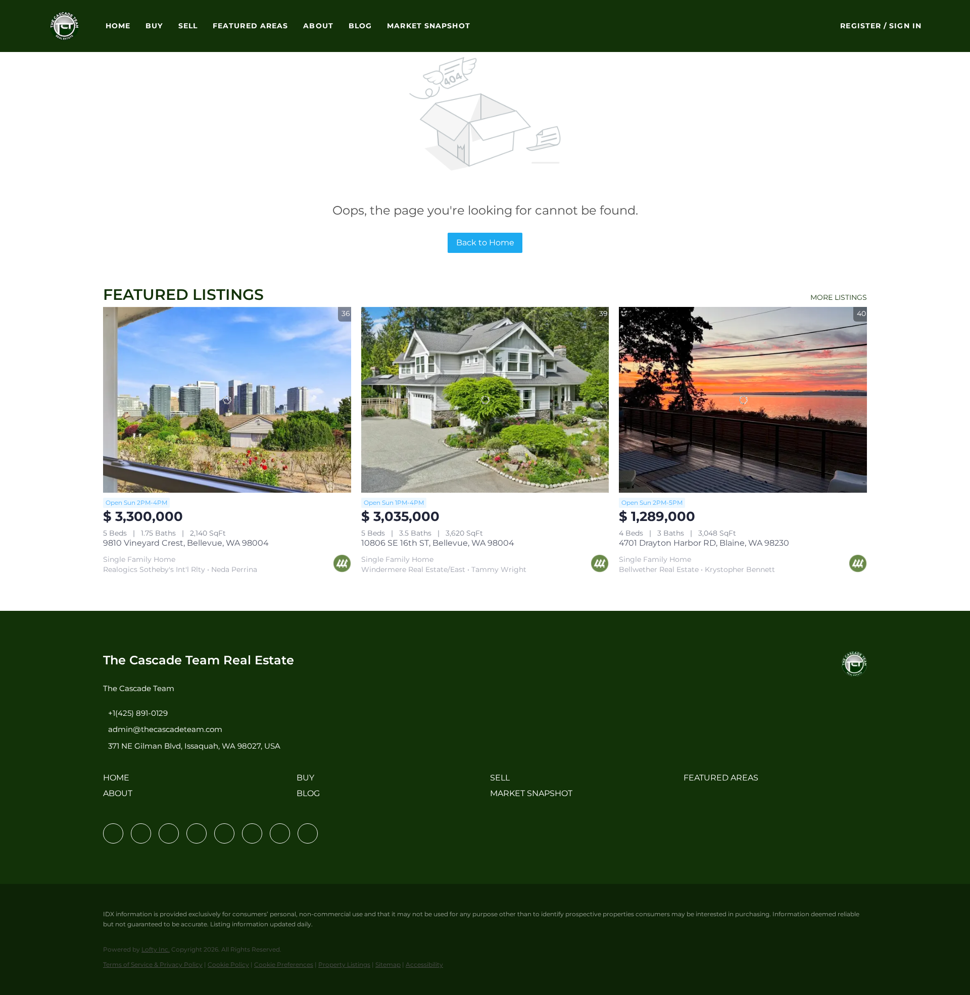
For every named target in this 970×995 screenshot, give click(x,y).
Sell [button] (188, 25)
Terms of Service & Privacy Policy (153, 964)
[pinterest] (280, 833)
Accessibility (424, 964)
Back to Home (485, 242)
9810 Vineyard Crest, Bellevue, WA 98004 (186, 543)
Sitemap (388, 964)
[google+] (308, 833)
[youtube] (252, 833)
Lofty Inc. (155, 949)
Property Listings (344, 964)
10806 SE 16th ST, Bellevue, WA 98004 (437, 543)
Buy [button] (154, 25)
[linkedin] (141, 833)
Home (118, 25)
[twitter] (169, 833)
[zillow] (196, 833)
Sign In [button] (905, 25)
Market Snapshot (428, 25)
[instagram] (224, 833)
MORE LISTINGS (838, 297)
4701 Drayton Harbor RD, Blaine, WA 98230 (704, 543)
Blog (360, 25)
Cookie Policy (228, 964)
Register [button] (860, 25)
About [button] (318, 25)
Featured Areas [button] (250, 25)
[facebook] (113, 833)
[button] (64, 26)
